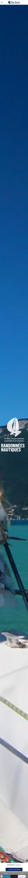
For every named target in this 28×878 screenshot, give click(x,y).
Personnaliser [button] (22, 876)
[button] (1, 2)
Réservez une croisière (15, 869)
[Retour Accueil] (14, 2)
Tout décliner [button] (14, 876)
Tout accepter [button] (6, 876)
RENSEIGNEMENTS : (14, 865)
